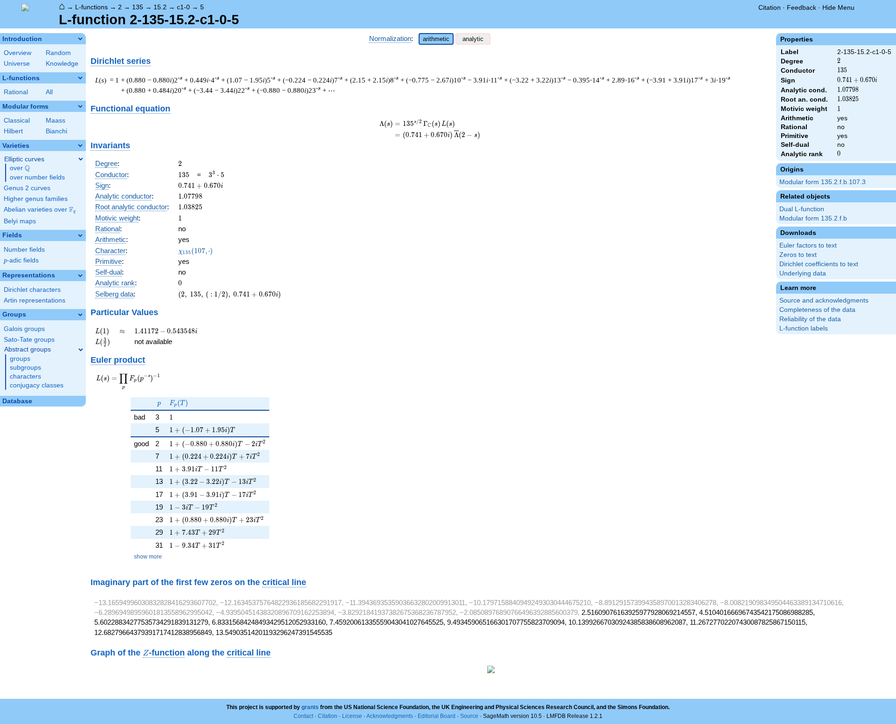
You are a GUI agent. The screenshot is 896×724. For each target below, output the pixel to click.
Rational (16, 92)
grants (310, 707)
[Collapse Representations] (80, 275)
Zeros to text (798, 254)
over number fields (37, 177)
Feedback (801, 7)
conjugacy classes (36, 385)
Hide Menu (838, 7)
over (20, 168)
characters (25, 376)
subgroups (25, 367)
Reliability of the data (810, 319)
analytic (472, 38)
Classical (17, 120)
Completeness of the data (817, 309)
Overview (17, 52)
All (49, 92)
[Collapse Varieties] (80, 145)
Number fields (24, 249)
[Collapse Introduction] (80, 38)
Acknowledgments (389, 716)
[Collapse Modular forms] (80, 106)
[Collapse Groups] (80, 314)
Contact (303, 716)
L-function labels (803, 328)
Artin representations (34, 300)
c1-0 (183, 7)
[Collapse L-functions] (80, 78)
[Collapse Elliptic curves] (80, 159)
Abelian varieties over (40, 209)
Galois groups (24, 328)
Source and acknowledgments (823, 300)
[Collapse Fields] (80, 235)
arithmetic (436, 38)
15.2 (160, 7)
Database (17, 401)
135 (137, 7)
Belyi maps (20, 221)
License (352, 716)
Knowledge (62, 63)
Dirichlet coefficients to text (818, 264)
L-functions (91, 7)
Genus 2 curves (27, 188)
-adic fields (21, 260)
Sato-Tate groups (29, 339)
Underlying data (802, 273)
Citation (769, 7)
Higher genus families (36, 198)
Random (58, 52)
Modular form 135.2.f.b (813, 218)
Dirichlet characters (32, 289)
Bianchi (56, 131)
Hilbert (13, 131)
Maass (55, 120)
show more (148, 556)
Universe (17, 63)
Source (469, 716)
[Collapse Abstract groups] (80, 349)
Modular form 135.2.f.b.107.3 (822, 182)
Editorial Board (436, 716)
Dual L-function (801, 209)
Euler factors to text (808, 245)
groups (20, 358)
